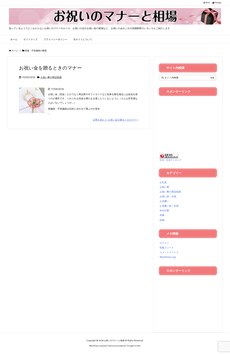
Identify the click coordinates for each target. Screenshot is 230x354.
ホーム (14, 50)
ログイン (164, 242)
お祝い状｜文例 (168, 196)
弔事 (162, 215)
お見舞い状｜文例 (169, 205)
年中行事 (164, 210)
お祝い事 (164, 187)
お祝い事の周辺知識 (51, 77)
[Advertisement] (188, 122)
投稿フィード (167, 247)
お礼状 (163, 182)
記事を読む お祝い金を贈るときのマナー (116, 119)
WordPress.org (168, 257)
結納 (162, 219)
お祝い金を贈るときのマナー (50, 68)
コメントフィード (169, 252)
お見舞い (164, 201)
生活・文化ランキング (171, 160)
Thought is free (133, 346)
